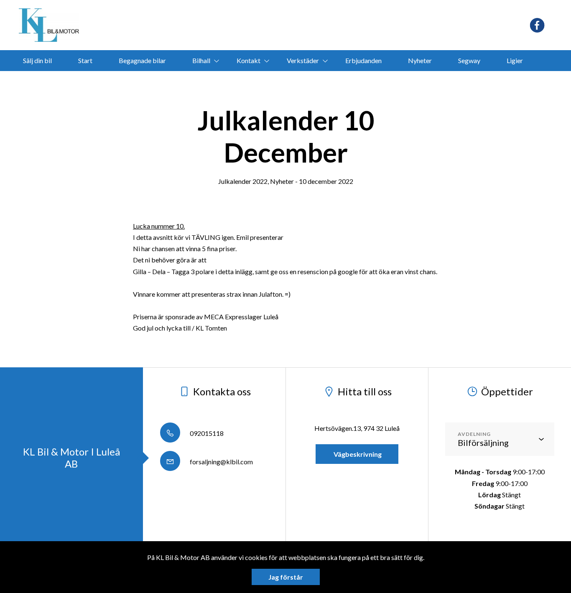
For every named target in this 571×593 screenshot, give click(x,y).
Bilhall (201, 60)
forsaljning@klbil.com (221, 462)
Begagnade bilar (142, 60)
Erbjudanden (363, 60)
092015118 (206, 433)
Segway (469, 60)
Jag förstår (285, 577)
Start (85, 60)
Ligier (515, 60)
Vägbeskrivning (357, 454)
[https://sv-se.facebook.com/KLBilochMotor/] (537, 25)
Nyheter (420, 60)
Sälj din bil (37, 60)
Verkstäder (303, 60)
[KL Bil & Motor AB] (49, 25)
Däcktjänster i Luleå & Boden (273, 81)
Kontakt (248, 60)
